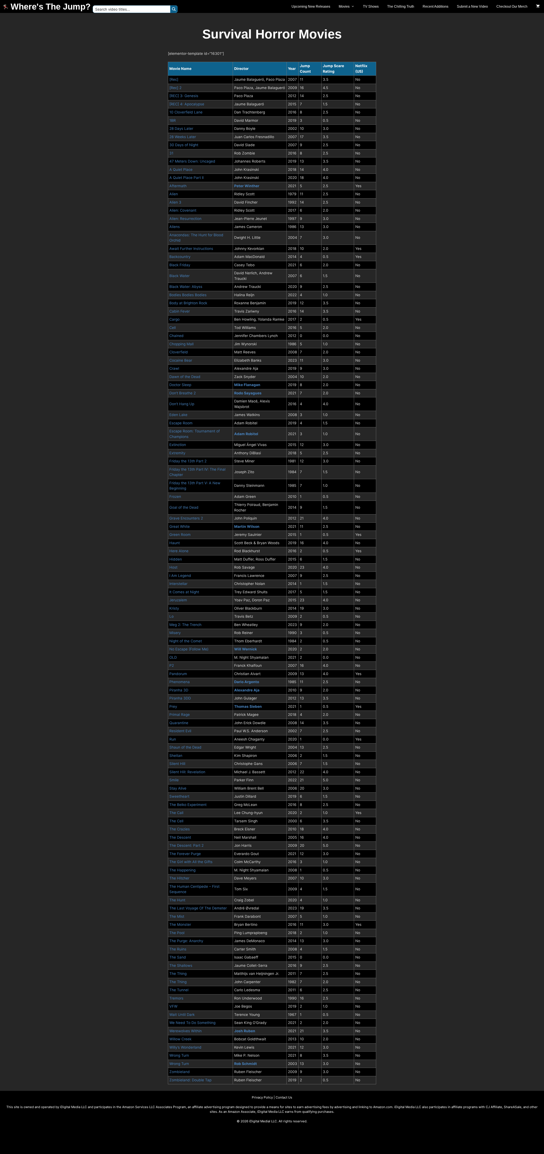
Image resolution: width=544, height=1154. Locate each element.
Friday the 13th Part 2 (188, 461)
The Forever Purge (185, 854)
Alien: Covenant (182, 210)
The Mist (176, 916)
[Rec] (173, 79)
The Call (176, 813)
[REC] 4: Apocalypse (186, 104)
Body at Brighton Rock (188, 303)
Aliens (174, 227)
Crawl (174, 368)
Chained (176, 336)
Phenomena (179, 682)
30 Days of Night (183, 145)
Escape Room (181, 423)
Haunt (174, 543)
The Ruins (177, 949)
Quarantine (178, 723)
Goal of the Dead (183, 507)
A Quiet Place (181, 169)
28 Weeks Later (182, 137)
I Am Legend (180, 575)
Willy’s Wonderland (185, 1047)
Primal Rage (179, 714)
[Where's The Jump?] (6, 6)
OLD (173, 657)
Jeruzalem (178, 600)
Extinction (177, 445)
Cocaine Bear (180, 360)
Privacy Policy (262, 1097)
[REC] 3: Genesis (183, 96)
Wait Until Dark (182, 1014)
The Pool (176, 933)
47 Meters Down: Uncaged (192, 161)
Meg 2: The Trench (185, 625)
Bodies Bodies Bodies (188, 295)
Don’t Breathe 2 (182, 393)
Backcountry (179, 257)
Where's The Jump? (51, 6)
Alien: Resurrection (185, 219)
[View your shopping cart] (538, 6)
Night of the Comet (185, 641)
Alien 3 (175, 202)
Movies (344, 6)
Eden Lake (178, 415)
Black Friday (179, 265)
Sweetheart (179, 796)
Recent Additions (435, 6)
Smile (174, 780)
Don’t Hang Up (181, 404)
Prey (173, 706)
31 (171, 153)
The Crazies (179, 829)
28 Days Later (181, 128)
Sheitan (175, 755)
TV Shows (371, 6)
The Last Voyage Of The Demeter (198, 908)
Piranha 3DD (180, 698)
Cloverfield (178, 352)
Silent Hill (177, 764)
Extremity (177, 453)
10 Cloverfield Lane (186, 112)
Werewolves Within (185, 1031)
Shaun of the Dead (185, 747)
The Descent (180, 837)
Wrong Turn (179, 1055)
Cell (172, 328)
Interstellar (178, 584)
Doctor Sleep (180, 385)
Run (172, 739)
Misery (175, 633)
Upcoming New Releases (311, 6)
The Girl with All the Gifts (190, 862)
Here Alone (178, 551)
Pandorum (178, 674)
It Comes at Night (184, 592)
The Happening (182, 870)
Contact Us (284, 1097)
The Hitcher (179, 878)
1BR (172, 120)
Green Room (180, 534)
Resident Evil (180, 731)
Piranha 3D (178, 690)
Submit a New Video (472, 6)
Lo (171, 616)
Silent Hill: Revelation (187, 772)
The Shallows (180, 965)
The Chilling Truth (400, 6)
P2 (171, 665)
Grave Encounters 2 (186, 518)
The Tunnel (178, 990)
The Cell (176, 821)
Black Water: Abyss (185, 287)
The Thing (178, 973)
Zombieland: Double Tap (190, 1080)
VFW (173, 1006)
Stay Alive (177, 788)
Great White (179, 526)
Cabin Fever (179, 311)
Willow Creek (180, 1039)
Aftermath (178, 186)
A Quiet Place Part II (186, 178)
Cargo (174, 319)
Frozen (175, 496)
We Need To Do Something (192, 1023)
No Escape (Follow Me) (188, 649)
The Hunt (177, 900)
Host (173, 567)
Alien (173, 194)
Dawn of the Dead (184, 377)
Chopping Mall (181, 344)
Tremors (176, 998)
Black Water (179, 276)
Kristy (174, 608)
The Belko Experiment (188, 805)
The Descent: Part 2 (186, 845)
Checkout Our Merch (511, 6)
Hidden (175, 559)
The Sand (177, 957)
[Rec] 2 (175, 88)
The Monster (180, 924)
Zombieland (179, 1072)
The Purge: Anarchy (186, 941)
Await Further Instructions (191, 248)
